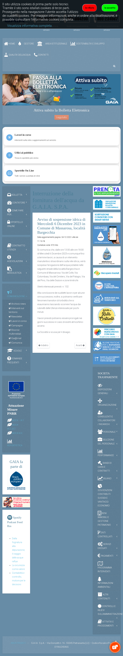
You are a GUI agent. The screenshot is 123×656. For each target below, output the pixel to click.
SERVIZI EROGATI (104, 546)
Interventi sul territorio (16, 310)
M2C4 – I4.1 (18, 420)
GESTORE (28, 43)
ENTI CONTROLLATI (105, 534)
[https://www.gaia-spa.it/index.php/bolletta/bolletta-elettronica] (61, 89)
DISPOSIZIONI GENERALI (105, 391)
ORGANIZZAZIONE (107, 405)
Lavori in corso (19, 321)
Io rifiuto (89, 8)
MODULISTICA (14, 273)
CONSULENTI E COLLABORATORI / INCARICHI (106, 420)
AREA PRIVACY (18, 643)
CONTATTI (43, 55)
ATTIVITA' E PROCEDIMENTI (106, 623)
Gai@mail (16, 338)
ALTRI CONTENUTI (104, 596)
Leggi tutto (61, 117)
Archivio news (18, 304)
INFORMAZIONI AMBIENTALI (105, 585)
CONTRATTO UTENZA (16, 247)
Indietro (44, 345)
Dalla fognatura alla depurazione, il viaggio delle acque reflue (18, 550)
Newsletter (16, 316)
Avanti (79, 345)
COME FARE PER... (15, 212)
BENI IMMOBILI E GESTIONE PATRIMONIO (104, 519)
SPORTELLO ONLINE (15, 224)
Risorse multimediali (15, 332)
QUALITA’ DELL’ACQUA (19, 55)
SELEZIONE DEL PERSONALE (106, 441)
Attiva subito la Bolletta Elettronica (61, 110)
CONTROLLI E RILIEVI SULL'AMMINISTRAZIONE (109, 610)
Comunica (16, 342)
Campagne (17, 325)
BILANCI (107, 478)
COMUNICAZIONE (16, 296)
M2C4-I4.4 (17, 433)
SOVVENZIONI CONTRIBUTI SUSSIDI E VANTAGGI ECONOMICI (105, 498)
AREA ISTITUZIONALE (56, 43)
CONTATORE (18, 202)
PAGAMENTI (106, 555)
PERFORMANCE (106, 455)
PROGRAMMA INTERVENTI (105, 569)
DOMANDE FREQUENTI (14, 360)
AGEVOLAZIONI (15, 261)
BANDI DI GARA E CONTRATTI (104, 467)
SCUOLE (17, 350)
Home (11, 43)
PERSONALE (109, 431)
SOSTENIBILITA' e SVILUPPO (90, 43)
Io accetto (109, 8)
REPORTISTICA (14, 445)
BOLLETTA (16, 195)
